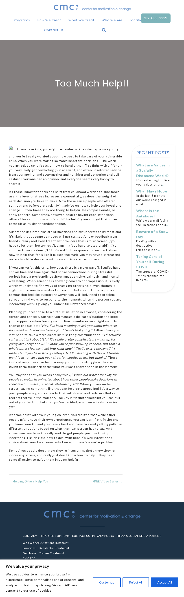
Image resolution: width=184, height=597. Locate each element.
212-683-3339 (155, 18)
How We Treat (49, 20)
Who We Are (112, 20)
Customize (106, 582)
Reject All (135, 582)
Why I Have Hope (151, 191)
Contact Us (53, 30)
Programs (22, 20)
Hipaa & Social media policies (139, 535)
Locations (138, 20)
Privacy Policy (103, 535)
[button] (105, 30)
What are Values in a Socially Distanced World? (153, 170)
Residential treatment (54, 548)
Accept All (164, 582)
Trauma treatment (51, 553)
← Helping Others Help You (28, 481)
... (163, 184)
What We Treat (81, 20)
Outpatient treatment (54, 542)
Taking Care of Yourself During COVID (150, 261)
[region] (92, 578)
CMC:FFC (29, 558)
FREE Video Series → (108, 481)
